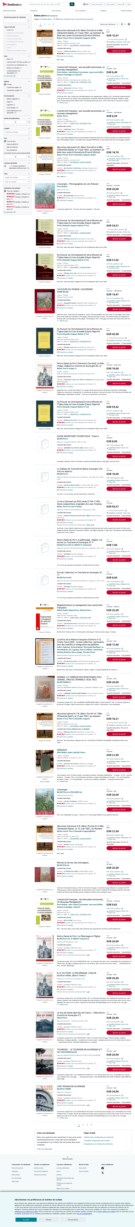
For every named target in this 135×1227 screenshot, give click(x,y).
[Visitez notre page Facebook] (102, 1168)
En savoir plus (8, 76)
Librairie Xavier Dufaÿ (71, 485)
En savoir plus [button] (8, 212)
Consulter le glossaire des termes (97, 1140)
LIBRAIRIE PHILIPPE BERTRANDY (75, 693)
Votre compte (110, 4)
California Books (70, 51)
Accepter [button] (26, 1220)
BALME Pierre (62, 439)
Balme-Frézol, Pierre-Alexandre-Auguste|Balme (76, 831)
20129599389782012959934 (80, 45)
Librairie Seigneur (70, 801)
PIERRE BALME (63, 292)
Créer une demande (44, 1149)
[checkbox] (5, 30)
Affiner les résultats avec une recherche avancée (74, 19)
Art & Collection (80, 10)
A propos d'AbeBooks (63, 1168)
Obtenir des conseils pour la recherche (99, 1137)
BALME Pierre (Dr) (64, 578)
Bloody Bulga (69, 195)
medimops (67, 129)
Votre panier (15, 1181)
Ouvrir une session (97, 4)
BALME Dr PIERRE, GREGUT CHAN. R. (71, 976)
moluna (66, 844)
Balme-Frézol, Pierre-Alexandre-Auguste (73, 38)
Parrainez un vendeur (40, 1174)
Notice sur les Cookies (63, 1188)
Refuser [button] (48, 1220)
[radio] (5, 87)
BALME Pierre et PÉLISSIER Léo (69, 792)
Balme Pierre (62, 1018)
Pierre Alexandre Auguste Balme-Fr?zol (73, 225)
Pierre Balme (62, 186)
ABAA (88, 525)
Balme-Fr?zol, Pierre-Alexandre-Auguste (73, 719)
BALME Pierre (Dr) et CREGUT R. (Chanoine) (74, 545)
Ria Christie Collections (72, 168)
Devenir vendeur (126, 10)
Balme (93, 38)
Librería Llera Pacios (71, 763)
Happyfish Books (70, 303)
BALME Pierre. (62, 474)
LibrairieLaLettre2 (70, 623)
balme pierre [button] (47, 19)
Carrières (59, 1174)
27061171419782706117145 (80, 82)
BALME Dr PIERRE (64, 1089)
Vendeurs (103, 10)
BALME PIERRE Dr (64, 682)
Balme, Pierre (62, 116)
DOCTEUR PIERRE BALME (67, 1052)
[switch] (6, 166)
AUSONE (67, 554)
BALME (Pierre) (63, 865)
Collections (33, 10)
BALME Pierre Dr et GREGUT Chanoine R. (73, 939)
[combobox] (49, 4)
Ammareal (67, 88)
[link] (129, 24)
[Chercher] (72, 4)
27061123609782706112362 (80, 617)
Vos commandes (17, 1178)
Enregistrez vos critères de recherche (98, 1144)
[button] (36, 24)
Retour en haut (67, 1159)
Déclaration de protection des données (65, 1178)
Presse (58, 1171)
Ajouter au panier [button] (119, 51)
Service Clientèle (83, 1171)
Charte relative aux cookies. (106, 1211)
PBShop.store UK (70, 273)
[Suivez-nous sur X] (102, 1173)
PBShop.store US (70, 239)
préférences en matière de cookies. (26, 1211)
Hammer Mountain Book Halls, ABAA (77, 515)
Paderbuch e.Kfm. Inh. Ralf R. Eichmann (78, 379)
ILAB (92, 525)
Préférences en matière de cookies (64, 1184)
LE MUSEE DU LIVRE (71, 871)
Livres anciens (56, 10)
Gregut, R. (73, 368)
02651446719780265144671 (80, 233)
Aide (128, 4)
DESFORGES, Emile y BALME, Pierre (71, 752)
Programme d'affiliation (41, 1171)
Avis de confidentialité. (84, 1213)
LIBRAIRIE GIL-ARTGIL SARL (73, 448)
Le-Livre (67, 948)
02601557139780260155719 (80, 341)
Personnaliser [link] (73, 1220)
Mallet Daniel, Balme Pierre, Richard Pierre (74, 610)
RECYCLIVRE (68, 920)
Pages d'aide (82, 1168)
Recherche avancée (9, 10)
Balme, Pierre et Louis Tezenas (69, 506)
